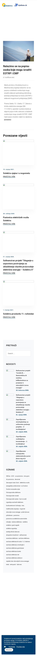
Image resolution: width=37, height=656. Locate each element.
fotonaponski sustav (12, 499)
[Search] (28, 353)
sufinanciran (23, 535)
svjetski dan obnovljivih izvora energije (17, 561)
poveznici (7, 120)
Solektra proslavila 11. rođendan (18, 314)
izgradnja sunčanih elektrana (14, 502)
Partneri (7, 628)
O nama (7, 619)
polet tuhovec (25, 512)
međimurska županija (12, 508)
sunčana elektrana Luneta (13, 551)
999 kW (8, 476)
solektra (25, 521)
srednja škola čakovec (13, 531)
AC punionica (19, 476)
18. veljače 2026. (21, 432)
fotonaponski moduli (12, 495)
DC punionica (10, 479)
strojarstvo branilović (12, 535)
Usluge (7, 622)
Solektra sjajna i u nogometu (16, 173)
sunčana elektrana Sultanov (14, 557)
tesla (7, 564)
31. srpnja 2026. (21, 415)
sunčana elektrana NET (12, 554)
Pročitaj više (9, 176)
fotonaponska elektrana (13, 492)
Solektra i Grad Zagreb (12, 525)
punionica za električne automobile (16, 518)
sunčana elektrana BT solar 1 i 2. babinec (18, 541)
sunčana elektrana (23, 538)
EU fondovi (24, 485)
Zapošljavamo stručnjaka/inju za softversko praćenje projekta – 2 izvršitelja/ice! (23, 424)
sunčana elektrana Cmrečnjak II (15, 544)
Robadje (8, 521)
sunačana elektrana (12, 538)
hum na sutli (22, 499)
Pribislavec (9, 515)
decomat (17, 479)
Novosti (7, 631)
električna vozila (24, 482)
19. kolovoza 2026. (22, 390)
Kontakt (7, 634)
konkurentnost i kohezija (13, 505)
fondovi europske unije (13, 489)
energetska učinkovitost (13, 485)
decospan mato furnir (12, 482)
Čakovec (19, 564)
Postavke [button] (12, 647)
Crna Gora (26, 476)
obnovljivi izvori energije (13, 512)
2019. (12, 476)
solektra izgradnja (11, 528)
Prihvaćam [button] (9, 650)
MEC (23, 505)
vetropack (13, 564)
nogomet (22, 508)
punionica (16, 515)
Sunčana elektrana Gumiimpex (15, 548)
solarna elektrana (17, 521)
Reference (8, 625)
